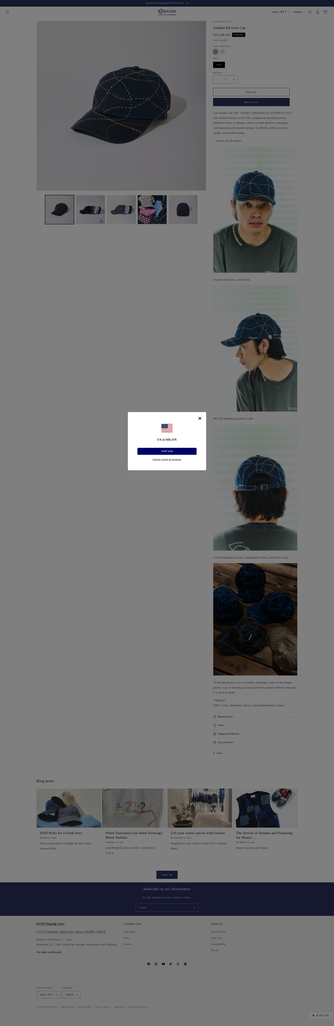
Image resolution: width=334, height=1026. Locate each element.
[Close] (200, 418)
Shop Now (167, 451)
